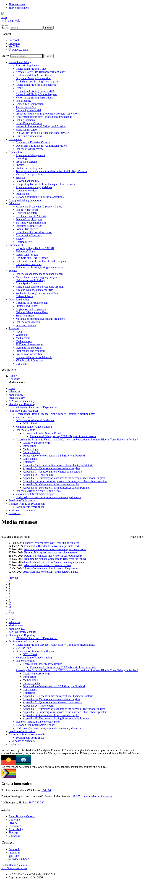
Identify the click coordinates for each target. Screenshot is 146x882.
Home (12, 375)
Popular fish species (27, 228)
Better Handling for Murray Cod (34, 232)
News (19, 331)
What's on (21, 334)
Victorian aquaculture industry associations (40, 196)
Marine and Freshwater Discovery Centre (39, 206)
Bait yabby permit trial (28, 110)
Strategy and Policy (27, 305)
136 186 (46, 790)
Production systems (26, 161)
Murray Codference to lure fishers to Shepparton (50, 568)
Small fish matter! (25, 315)
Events (19, 87)
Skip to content (17, 4)
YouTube (14, 46)
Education (14, 203)
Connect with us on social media (34, 357)
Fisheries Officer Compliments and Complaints (42, 261)
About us (14, 328)
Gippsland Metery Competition (33, 78)
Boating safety (24, 241)
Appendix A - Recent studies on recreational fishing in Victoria (58, 465)
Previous (13, 577)
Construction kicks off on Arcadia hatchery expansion (54, 562)
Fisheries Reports (25, 429)
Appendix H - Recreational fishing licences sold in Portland (56, 487)
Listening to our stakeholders (32, 302)
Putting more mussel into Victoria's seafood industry (53, 555)
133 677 (76, 796)
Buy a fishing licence (27, 65)
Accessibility (16, 829)
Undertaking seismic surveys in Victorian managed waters (48, 497)
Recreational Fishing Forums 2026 (35, 91)
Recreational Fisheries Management (36, 84)
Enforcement (16, 245)
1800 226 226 (36, 802)
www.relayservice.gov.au (98, 796)
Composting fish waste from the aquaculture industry (45, 184)
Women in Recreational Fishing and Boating (41, 126)
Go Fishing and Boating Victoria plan (37, 81)
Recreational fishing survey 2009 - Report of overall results (63, 436)
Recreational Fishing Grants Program (36, 94)
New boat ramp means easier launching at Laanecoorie (55, 549)
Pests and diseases (26, 325)
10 (10, 603)
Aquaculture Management (30, 155)
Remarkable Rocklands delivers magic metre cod (51, 546)
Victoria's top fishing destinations (34, 97)
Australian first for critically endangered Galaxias (50, 571)
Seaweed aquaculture (28, 180)
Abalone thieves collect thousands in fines (47, 565)
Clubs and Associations (29, 136)
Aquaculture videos (27, 190)
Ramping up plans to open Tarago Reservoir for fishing (55, 558)
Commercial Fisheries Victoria (33, 142)
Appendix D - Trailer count (38, 474)
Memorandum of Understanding (34, 426)
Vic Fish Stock (24, 417)
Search (5, 27)
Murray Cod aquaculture (29, 174)
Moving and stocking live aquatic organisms (40, 318)
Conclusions (30, 458)
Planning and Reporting (29, 347)
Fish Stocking (23, 100)
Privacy (13, 822)
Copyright (14, 819)
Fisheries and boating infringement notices (39, 267)
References (29, 461)
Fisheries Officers (25, 251)
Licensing (21, 158)
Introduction (29, 445)
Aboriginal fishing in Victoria (25, 200)
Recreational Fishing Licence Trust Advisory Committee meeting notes (55, 413)
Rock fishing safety (26, 129)
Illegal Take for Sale (27, 254)
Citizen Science (24, 296)
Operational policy (19, 299)
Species (20, 164)
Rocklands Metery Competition (33, 75)
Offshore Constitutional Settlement (35, 420)
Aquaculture (15, 152)
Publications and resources (30, 350)
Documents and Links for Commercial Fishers (41, 145)
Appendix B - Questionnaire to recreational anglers (51, 468)
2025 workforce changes (29, 344)
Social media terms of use (30, 506)
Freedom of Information (29, 354)
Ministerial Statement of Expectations (37, 407)
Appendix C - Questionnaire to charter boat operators (52, 471)
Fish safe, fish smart (27, 209)
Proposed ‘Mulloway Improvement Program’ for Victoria (48, 113)
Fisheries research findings (30, 280)
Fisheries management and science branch (39, 273)
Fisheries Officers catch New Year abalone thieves (51, 542)
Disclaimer (15, 825)
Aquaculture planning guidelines (34, 187)
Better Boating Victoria (29, 123)
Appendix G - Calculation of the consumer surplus (51, 484)
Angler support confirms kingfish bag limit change (44, 116)
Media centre (23, 337)
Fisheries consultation (28, 321)
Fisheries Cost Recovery (29, 148)
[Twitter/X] (18, 49)
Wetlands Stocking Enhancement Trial (37, 293)
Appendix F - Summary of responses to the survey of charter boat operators (65, 481)
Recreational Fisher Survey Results (42, 433)
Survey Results (31, 452)
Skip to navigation (19, 7)
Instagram (14, 43)
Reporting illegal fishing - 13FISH (35, 248)
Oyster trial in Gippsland (29, 168)
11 (10, 606)
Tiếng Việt (14, 20)
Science (13, 270)
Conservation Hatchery (29, 235)
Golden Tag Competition (30, 103)
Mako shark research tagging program (37, 277)
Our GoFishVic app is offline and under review (42, 132)
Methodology (30, 449)
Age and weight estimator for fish (34, 289)
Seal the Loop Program (29, 219)
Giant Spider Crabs (26, 283)
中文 (4, 20)
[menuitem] (77, 388)
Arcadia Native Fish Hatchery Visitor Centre (41, 71)
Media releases (24, 341)
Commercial (15, 139)
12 (10, 609)
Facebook (14, 39)
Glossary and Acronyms (36, 442)
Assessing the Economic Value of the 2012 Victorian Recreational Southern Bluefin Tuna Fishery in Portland (77, 439)
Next (11, 612)
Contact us (22, 363)
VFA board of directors (22, 510)
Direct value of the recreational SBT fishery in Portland (54, 455)
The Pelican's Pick (26, 107)
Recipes (20, 238)
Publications (22, 193)
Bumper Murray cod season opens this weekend (51, 552)
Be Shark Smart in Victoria (31, 216)
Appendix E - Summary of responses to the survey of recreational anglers (64, 477)
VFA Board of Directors (29, 360)
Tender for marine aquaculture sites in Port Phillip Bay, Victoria (51, 171)
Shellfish (20, 177)
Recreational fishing (20, 62)
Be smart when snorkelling (31, 222)
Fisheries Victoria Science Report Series (38, 490)
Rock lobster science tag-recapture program (40, 286)
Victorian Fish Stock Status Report (35, 494)
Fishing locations (25, 119)
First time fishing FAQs (29, 225)
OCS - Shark (30, 423)
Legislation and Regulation (31, 309)
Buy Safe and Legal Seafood (32, 257)
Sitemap (13, 832)
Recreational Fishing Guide (31, 68)
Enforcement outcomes (28, 264)
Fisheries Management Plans (32, 312)
